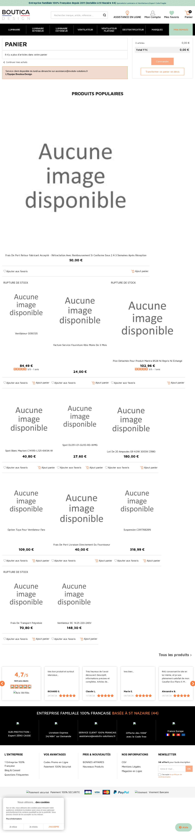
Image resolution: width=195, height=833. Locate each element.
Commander (162, 61)
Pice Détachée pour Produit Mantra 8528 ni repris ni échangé (147, 360)
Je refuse (13, 827)
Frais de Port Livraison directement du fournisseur (81, 544)
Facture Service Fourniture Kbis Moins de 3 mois (80, 345)
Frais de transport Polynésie (26, 623)
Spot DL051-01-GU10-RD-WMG (80, 445)
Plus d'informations (14, 819)
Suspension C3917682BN (137, 529)
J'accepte (54, 827)
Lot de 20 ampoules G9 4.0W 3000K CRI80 (131, 451)
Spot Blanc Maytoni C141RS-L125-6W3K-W (29, 450)
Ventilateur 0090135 (26, 333)
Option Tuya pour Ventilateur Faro (26, 529)
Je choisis (33, 827)
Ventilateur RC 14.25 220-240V (74, 623)
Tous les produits (176, 655)
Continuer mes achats (14, 62)
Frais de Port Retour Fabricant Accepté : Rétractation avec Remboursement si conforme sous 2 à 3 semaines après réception (75, 255)
